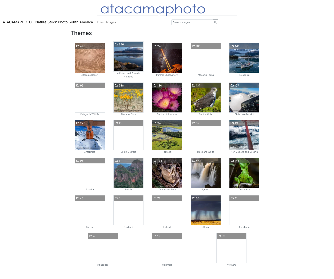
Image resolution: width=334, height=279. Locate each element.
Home (100, 22)
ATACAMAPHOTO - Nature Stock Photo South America (48, 22)
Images (111, 22)
